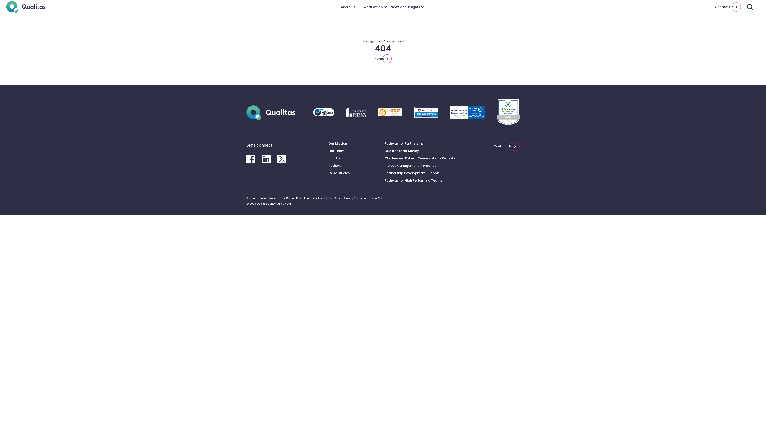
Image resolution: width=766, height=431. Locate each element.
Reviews (334, 165)
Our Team (336, 151)
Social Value (377, 198)
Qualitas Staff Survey (402, 151)
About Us (348, 7)
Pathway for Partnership (404, 143)
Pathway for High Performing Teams (413, 180)
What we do (373, 7)
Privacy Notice (268, 198)
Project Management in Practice (410, 165)
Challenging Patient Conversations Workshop (422, 158)
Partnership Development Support (412, 173)
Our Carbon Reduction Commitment (303, 198)
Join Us (334, 158)
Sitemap (251, 198)
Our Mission (337, 143)
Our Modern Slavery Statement (347, 198)
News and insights (405, 7)
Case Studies (339, 173)
